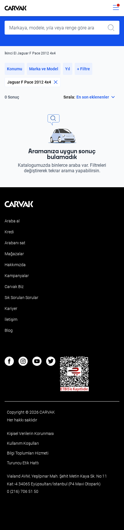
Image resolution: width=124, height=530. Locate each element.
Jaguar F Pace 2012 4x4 (29, 82)
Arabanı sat (15, 243)
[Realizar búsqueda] (112, 27)
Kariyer (11, 308)
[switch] (115, 8)
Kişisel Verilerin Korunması (30, 433)
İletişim (11, 319)
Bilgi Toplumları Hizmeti (27, 453)
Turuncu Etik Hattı (23, 463)
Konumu (14, 69)
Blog (9, 330)
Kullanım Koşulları (23, 443)
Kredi (9, 232)
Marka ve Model (43, 69)
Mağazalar (14, 253)
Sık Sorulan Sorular (21, 297)
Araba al (12, 221)
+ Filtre (83, 69)
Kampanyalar (17, 275)
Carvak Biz (14, 286)
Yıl (67, 69)
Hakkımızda (15, 264)
